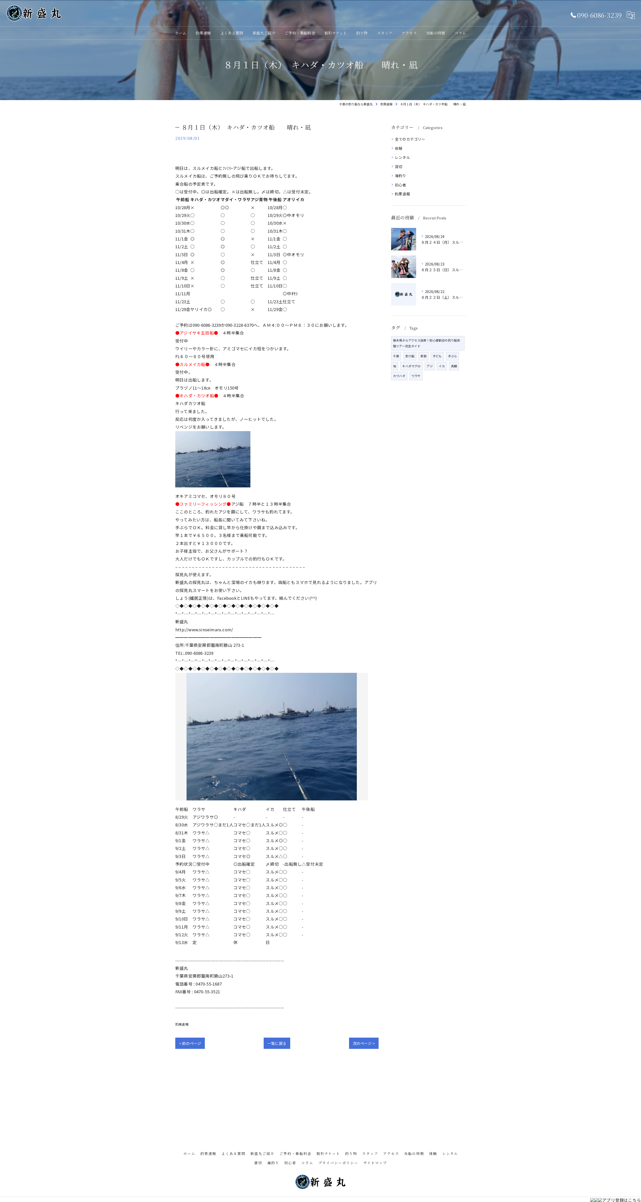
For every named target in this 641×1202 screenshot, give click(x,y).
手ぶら (452, 356)
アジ (430, 366)
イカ (442, 366)
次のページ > (364, 1043)
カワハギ (399, 376)
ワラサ (416, 376)
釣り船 (410, 356)
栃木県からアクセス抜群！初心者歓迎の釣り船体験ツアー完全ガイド (426, 343)
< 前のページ (190, 1043)
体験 (398, 148)
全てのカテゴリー (410, 139)
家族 (423, 356)
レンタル (402, 157)
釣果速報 (182, 1024)
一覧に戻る (276, 1043)
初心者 (400, 184)
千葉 (396, 356)
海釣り (400, 175)
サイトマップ (375, 1162)
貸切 (398, 166)
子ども (437, 356)
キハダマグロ (411, 366)
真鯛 (454, 366)
